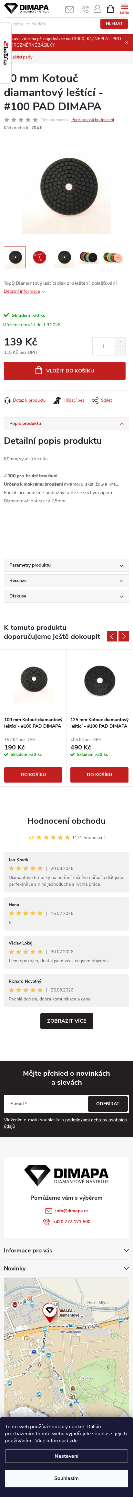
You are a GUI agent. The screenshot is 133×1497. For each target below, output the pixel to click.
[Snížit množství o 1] (120, 350)
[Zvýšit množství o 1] (120, 342)
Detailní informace (22, 291)
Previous (112, 636)
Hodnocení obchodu (66, 821)
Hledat (114, 24)
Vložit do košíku (70, 370)
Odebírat (107, 1104)
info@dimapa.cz (71, 1211)
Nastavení (66, 1456)
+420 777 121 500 (71, 1222)
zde (73, 1440)
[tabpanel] (33, 718)
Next (123, 636)
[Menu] (124, 8)
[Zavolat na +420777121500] (86, 9)
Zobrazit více (66, 1021)
